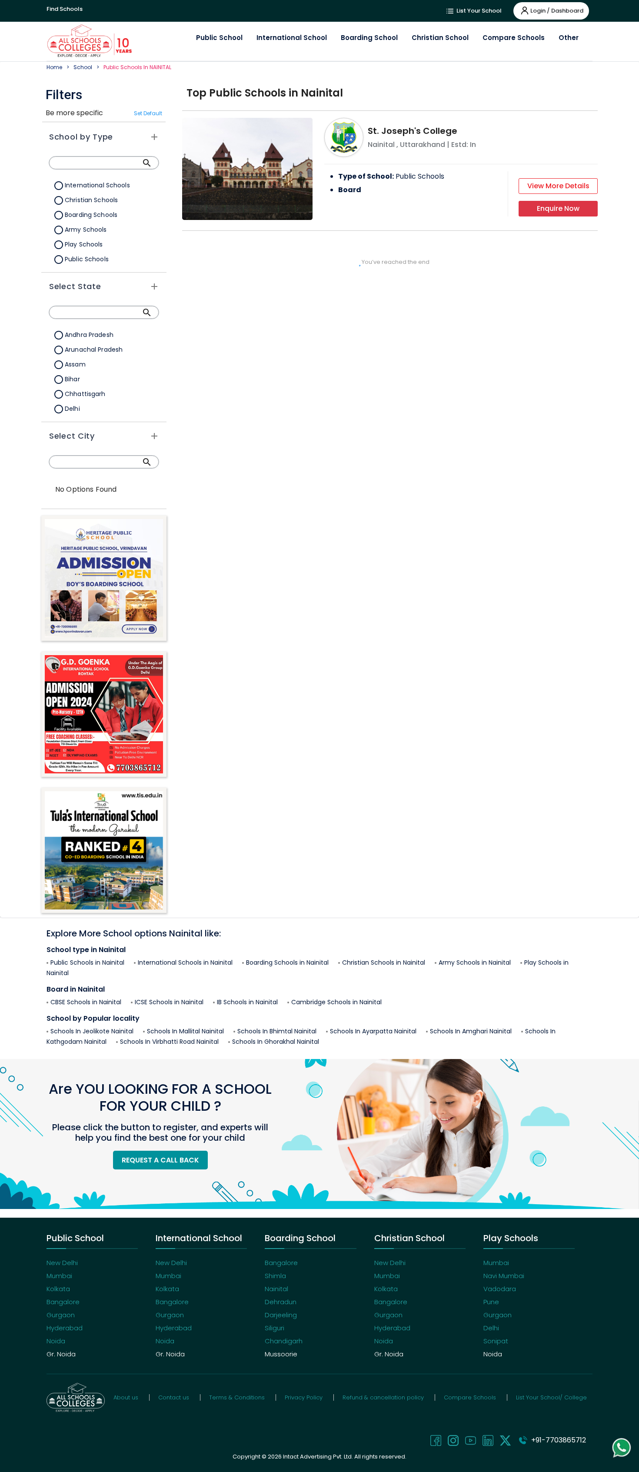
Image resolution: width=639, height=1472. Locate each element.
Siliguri (274, 1327)
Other (569, 37)
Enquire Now (558, 208)
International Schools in (185, 962)
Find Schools (65, 9)
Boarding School (369, 37)
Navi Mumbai (503, 1275)
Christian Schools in (383, 962)
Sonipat (495, 1340)
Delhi (491, 1327)
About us (125, 1397)
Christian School (440, 37)
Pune (491, 1301)
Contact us (173, 1397)
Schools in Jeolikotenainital (91, 1031)
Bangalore (63, 1301)
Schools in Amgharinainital (471, 1031)
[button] (103, 137)
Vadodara (499, 1288)
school (82, 67)
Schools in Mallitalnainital (185, 1031)
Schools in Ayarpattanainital (373, 1031)
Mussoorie (281, 1354)
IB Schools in (247, 1002)
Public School (219, 37)
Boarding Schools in (287, 962)
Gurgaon (61, 1314)
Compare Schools (514, 37)
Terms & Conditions (237, 1397)
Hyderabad (65, 1327)
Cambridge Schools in (336, 1002)
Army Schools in (475, 962)
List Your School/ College (551, 1397)
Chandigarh (284, 1340)
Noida (56, 1340)
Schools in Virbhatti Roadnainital (169, 1041)
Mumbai (59, 1275)
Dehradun (280, 1301)
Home (54, 67)
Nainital (276, 1288)
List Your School (478, 11)
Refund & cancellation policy (383, 1397)
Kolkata (58, 1288)
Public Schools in (87, 962)
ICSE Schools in (169, 1002)
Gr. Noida (61, 1354)
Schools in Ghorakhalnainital (275, 1041)
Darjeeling (281, 1314)
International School (291, 37)
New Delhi (62, 1262)
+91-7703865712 (557, 1440)
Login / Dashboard (556, 11)
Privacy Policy (304, 1397)
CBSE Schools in (85, 1002)
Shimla (275, 1275)
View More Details (558, 186)
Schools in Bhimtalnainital (276, 1031)
